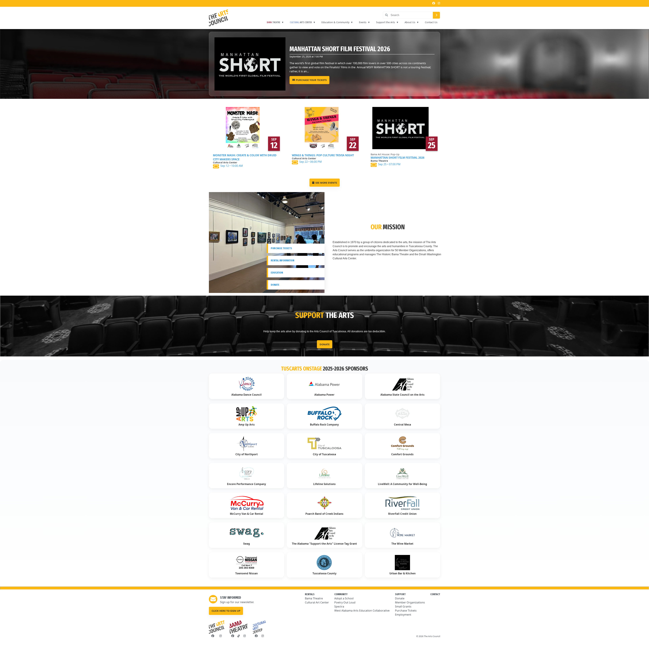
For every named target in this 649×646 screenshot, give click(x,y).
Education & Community (335, 22)
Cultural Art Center (317, 602)
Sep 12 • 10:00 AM (231, 166)
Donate (275, 284)
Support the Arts (385, 22)
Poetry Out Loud (344, 602)
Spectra (339, 606)
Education (277, 272)
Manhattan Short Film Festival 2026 (397, 157)
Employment (403, 614)
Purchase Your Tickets (288, 80)
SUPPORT (400, 594)
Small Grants (403, 606)
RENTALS (310, 594)
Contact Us (431, 22)
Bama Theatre (314, 598)
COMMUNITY (340, 594)
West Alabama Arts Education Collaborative (362, 610)
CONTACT (435, 594)
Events (362, 22)
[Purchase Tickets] (245, 128)
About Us (410, 22)
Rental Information (282, 260)
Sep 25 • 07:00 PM (389, 164)
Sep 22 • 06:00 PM (310, 162)
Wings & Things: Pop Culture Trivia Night (323, 155)
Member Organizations (410, 602)
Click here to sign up (226, 610)
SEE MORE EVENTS (326, 182)
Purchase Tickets (281, 248)
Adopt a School (344, 598)
